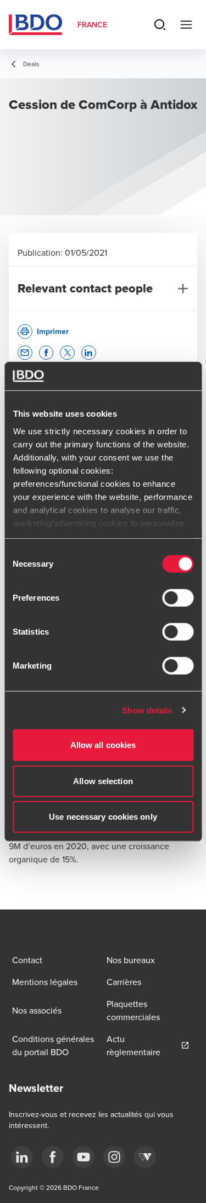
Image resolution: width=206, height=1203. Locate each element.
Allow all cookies (103, 745)
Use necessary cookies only (103, 816)
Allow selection (103, 780)
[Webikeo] (145, 1157)
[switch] (177, 598)
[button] (25, 353)
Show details (147, 710)
